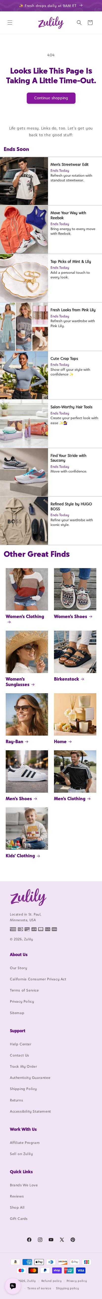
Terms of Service (24, 990)
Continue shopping (51, 98)
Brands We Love (24, 1185)
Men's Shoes (19, 798)
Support (17, 1030)
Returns (16, 1100)
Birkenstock (66, 679)
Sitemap (17, 1013)
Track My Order (23, 1066)
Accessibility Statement (30, 1111)
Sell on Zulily (21, 1154)
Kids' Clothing (20, 855)
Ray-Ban (14, 741)
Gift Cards (19, 1218)
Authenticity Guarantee (30, 1077)
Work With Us (23, 1129)
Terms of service (39, 1288)
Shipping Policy (23, 1089)
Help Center (20, 1044)
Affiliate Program (25, 1142)
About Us (18, 954)
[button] (9, 22)
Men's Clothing (69, 798)
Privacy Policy (22, 1001)
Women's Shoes (70, 616)
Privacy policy (77, 1281)
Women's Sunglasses (17, 681)
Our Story (18, 968)
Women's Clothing (25, 616)
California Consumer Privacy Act (38, 979)
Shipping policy (67, 1288)
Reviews (17, 1196)
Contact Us (19, 1055)
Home (60, 741)
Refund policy (51, 1281)
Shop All (17, 1207)
